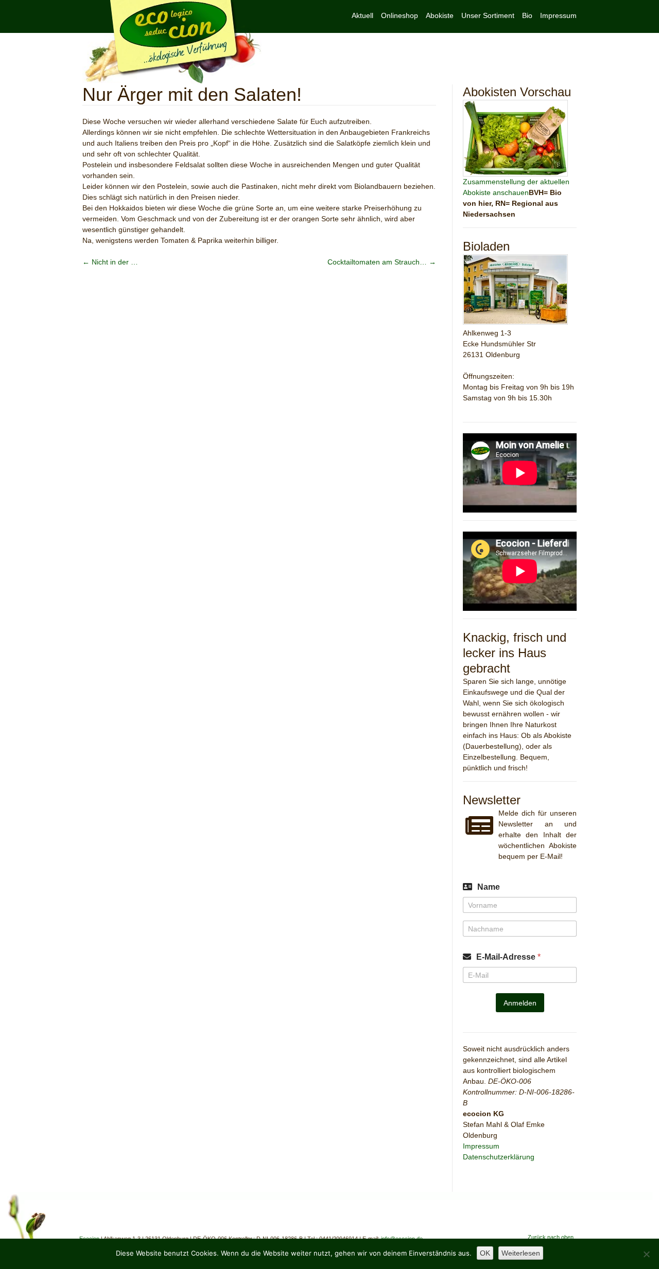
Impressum (558, 15)
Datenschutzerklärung (498, 1157)
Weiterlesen (520, 1253)
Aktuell (362, 15)
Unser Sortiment (487, 15)
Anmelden (520, 1003)
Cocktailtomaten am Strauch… (381, 262)
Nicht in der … (110, 262)
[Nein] (646, 1254)
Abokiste (440, 15)
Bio (527, 15)
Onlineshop (399, 15)
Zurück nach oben (551, 1237)
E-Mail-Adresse (508, 957)
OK (485, 1253)
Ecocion (172, 42)
